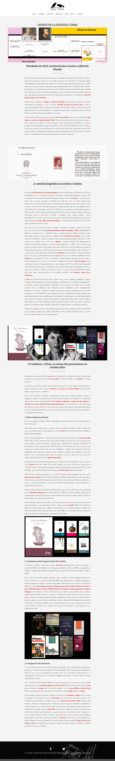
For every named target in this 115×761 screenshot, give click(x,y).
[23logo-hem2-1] (57, 7)
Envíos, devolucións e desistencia (80, 753)
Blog (62, 73)
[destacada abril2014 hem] (57, 45)
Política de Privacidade (63, 753)
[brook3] (57, 343)
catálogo (32, 311)
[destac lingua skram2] (57, 162)
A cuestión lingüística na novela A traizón (57, 183)
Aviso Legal (52, 753)
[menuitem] (104, 1)
